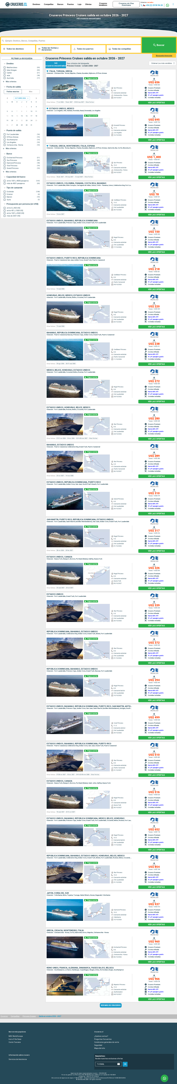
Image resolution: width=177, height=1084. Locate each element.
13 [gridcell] (12, 116)
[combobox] (72, 40)
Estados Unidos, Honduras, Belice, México (68, 407)
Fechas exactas (13, 92)
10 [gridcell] (31, 111)
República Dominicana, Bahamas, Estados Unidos (72, 632)
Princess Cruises (29, 1016)
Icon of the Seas (15, 1039)
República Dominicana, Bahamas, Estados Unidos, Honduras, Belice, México (86, 856)
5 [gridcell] (7, 111)
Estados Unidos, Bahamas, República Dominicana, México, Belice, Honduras (86, 818)
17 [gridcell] (31, 116)
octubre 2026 (20, 98)
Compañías (48, 4)
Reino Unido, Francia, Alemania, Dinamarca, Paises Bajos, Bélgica (80, 968)
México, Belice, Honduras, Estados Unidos (68, 370)
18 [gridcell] (36, 116)
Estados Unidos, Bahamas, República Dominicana (72, 221)
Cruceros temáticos (103, 4)
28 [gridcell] (17, 125)
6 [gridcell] (12, 111)
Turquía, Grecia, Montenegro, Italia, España (72, 146)
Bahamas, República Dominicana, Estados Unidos (72, 333)
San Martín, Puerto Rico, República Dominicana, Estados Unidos (80, 519)
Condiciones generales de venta (106, 1042)
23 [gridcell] (26, 120)
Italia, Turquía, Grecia (60, 71)
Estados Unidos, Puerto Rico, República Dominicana (74, 258)
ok (125, 1064)
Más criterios (11, 82)
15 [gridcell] (22, 116)
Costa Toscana (15, 1042)
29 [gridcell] (22, 125)
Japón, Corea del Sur (58, 893)
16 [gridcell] (26, 116)
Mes (30, 92)
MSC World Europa (16, 1036)
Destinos (36, 4)
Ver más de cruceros (111, 1005)
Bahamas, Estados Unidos (60, 445)
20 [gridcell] (12, 120)
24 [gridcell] (31, 120)
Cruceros (4, 1016)
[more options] (173, 4)
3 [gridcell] (31, 107)
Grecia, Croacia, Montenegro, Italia (65, 930)
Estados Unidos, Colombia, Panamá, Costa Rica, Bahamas (76, 183)
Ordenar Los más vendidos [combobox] (161, 63)
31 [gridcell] (31, 125)
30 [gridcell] (26, 125)
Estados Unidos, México (61, 109)
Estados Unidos (55, 594)
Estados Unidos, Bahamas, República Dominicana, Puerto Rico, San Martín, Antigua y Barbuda (89, 706)
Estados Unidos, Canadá (59, 557)
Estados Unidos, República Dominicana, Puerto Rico (74, 482)
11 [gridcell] (36, 111)
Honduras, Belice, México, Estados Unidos (68, 295)
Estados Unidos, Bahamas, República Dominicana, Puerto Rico (79, 744)
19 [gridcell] (7, 120)
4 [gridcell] (36, 107)
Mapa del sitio (99, 1048)
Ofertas (88, 4)
